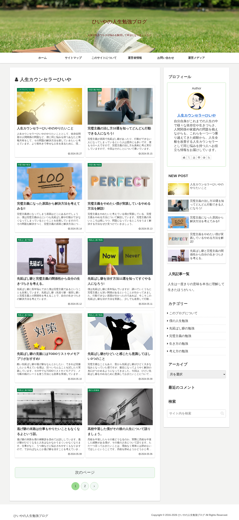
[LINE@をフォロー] (199, 157)
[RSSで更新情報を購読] (209, 157)
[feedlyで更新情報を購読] (204, 157)
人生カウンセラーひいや (196, 115)
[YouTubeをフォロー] (194, 157)
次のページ (85, 472)
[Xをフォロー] (189, 157)
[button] (222, 413)
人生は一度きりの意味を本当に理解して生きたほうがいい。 (196, 286)
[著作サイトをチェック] (184, 157)
